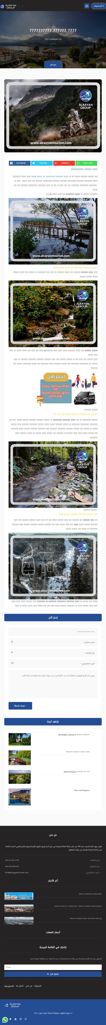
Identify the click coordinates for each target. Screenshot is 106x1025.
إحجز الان (53, 64)
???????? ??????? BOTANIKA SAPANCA (73, 735)
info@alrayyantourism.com (17, 872)
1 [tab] (52, 145)
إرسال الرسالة (19, 705)
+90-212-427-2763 (12, 860)
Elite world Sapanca (81, 790)
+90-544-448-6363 (12, 866)
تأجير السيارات (98, 6)
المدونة (38, 986)
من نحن (29, 986)
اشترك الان (54, 974)
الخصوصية (9, 986)
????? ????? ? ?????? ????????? (77, 752)
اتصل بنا (19, 986)
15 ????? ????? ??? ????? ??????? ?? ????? (86, 918)
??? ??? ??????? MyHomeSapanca (76, 771)
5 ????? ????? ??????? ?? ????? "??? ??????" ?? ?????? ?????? (78, 906)
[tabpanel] (53, 115)
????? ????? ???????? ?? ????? (90, 894)
